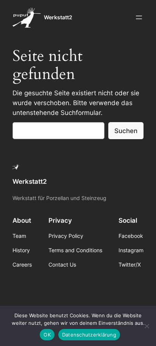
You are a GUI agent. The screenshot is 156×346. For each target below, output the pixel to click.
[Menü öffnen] (139, 17)
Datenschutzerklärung (89, 335)
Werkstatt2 (58, 17)
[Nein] (146, 326)
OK (47, 335)
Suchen (125, 131)
